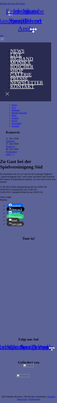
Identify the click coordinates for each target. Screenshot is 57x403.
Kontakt (22, 86)
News (14, 105)
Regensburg (11, 151)
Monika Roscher (21, 64)
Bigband (16, 110)
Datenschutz (34, 399)
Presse (15, 121)
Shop (14, 115)
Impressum (22, 399)
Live (14, 107)
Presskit (51, 396)
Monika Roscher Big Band (12, 3)
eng (1, 35)
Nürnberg (10, 141)
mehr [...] (10, 154)
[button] (5, 39)
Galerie (15, 118)
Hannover (10, 146)
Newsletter (17, 123)
